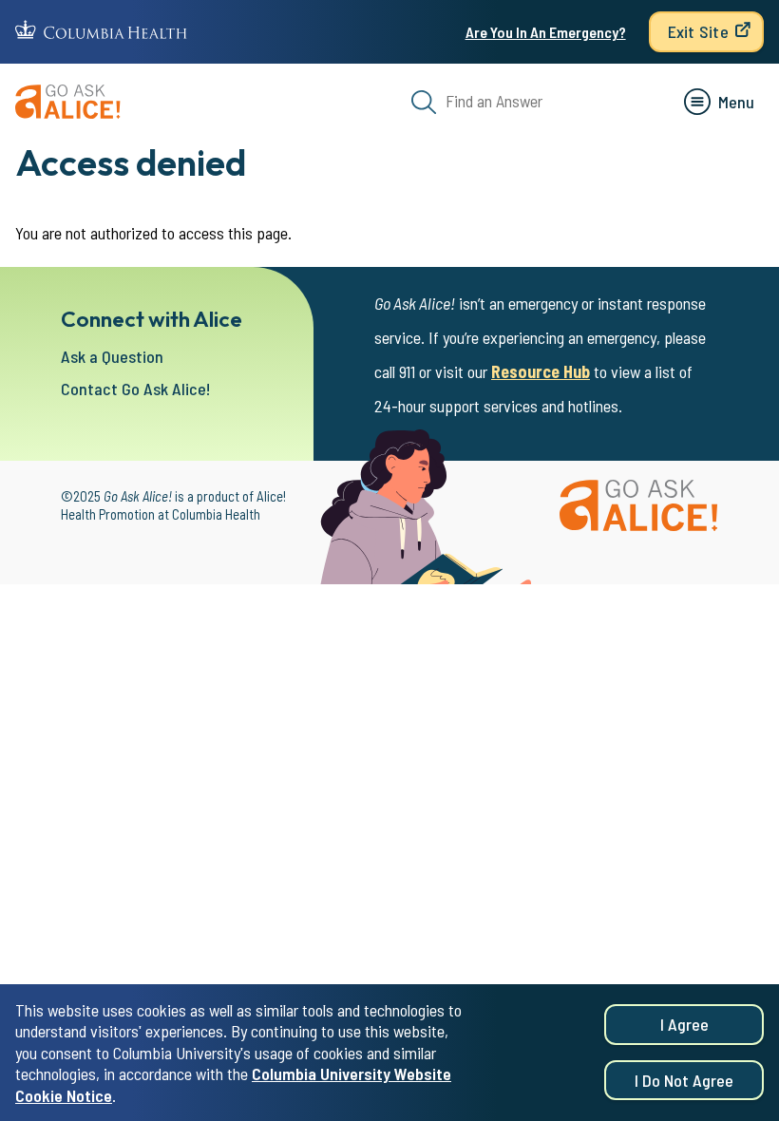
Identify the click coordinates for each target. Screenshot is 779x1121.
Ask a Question (112, 356)
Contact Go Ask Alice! (136, 388)
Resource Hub (540, 371)
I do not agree (684, 1080)
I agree (684, 1024)
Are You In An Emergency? (546, 32)
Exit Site (698, 31)
